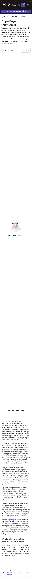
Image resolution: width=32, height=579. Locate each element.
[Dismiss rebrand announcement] (27, 572)
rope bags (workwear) (15, 520)
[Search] (19, 5)
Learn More (9, 574)
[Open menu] (28, 5)
